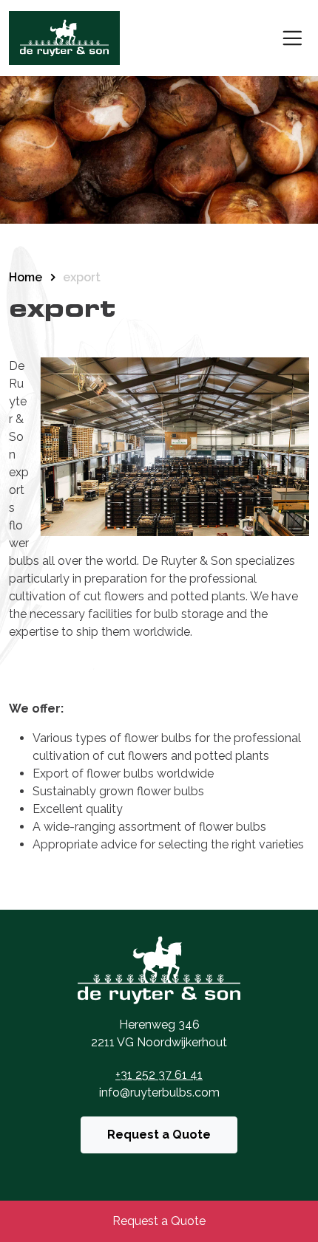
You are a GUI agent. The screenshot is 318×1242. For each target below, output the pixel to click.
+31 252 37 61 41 (159, 1075)
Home (25, 277)
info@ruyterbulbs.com (159, 1092)
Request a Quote (159, 1135)
